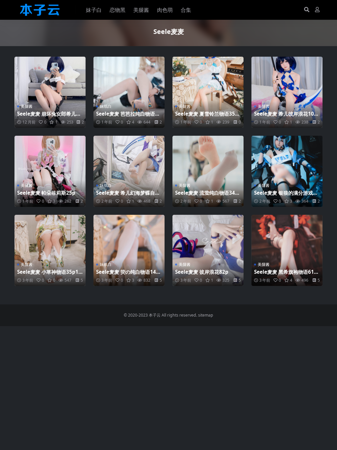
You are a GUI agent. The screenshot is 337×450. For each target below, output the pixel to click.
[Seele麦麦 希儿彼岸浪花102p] (287, 92)
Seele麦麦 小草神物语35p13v (49, 274)
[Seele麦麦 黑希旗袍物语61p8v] (287, 250)
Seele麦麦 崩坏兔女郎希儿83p (49, 116)
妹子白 (94, 10)
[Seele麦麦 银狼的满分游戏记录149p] (287, 171)
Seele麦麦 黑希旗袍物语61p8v (285, 274)
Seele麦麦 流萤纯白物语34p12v (206, 195)
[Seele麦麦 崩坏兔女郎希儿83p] (50, 92)
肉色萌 (165, 10)
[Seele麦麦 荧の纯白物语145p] (129, 250)
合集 (186, 10)
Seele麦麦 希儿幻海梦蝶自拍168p (128, 195)
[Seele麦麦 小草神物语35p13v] (50, 250)
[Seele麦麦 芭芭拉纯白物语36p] (129, 92)
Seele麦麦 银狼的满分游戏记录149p (286, 195)
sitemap (205, 315)
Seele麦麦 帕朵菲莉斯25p (46, 192)
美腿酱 (141, 10)
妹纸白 (106, 106)
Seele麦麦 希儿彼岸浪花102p (285, 116)
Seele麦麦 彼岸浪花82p (201, 271)
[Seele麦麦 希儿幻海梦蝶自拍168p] (129, 171)
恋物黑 (117, 10)
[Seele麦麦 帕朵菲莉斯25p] (50, 171)
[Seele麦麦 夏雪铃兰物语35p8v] (208, 92)
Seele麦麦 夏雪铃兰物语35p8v (206, 116)
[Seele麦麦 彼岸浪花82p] (208, 250)
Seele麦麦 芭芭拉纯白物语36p (128, 116)
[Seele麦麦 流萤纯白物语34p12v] (208, 171)
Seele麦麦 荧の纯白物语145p (127, 274)
